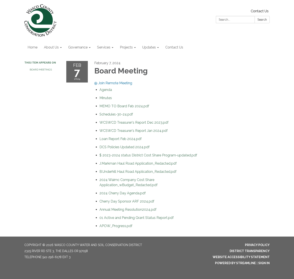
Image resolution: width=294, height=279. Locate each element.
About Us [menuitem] (51, 47)
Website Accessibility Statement (241, 257)
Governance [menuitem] (78, 47)
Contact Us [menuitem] (174, 47)
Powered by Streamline (235, 263)
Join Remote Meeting (115, 83)
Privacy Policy (257, 245)
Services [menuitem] (103, 47)
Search (262, 19)
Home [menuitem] (32, 47)
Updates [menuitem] (149, 47)
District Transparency (250, 251)
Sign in (264, 263)
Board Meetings (41, 69)
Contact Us (260, 11)
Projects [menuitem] (126, 47)
